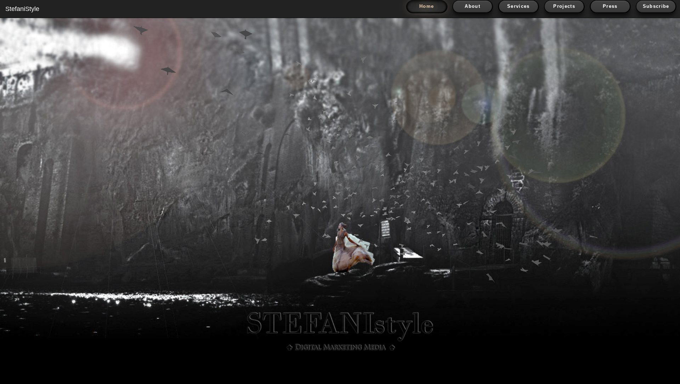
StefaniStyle (22, 8)
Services (518, 6)
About (472, 6)
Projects (564, 6)
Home (426, 6)
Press (610, 6)
